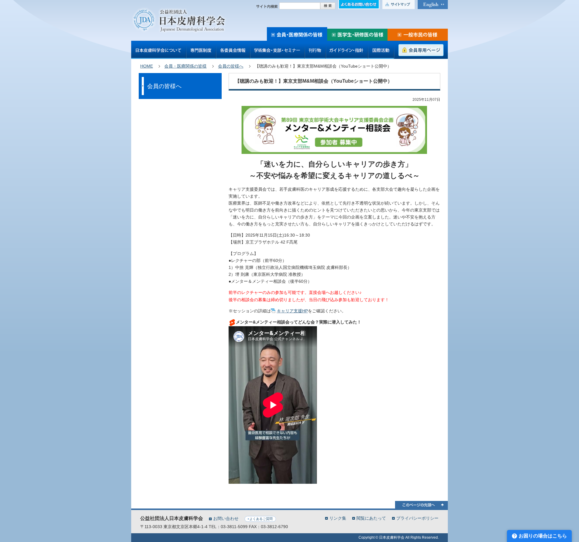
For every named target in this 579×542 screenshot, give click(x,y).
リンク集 (337, 518)
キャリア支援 (292, 310)
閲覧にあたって (371, 518)
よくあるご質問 (261, 519)
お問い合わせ (226, 518)
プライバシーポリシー (417, 518)
